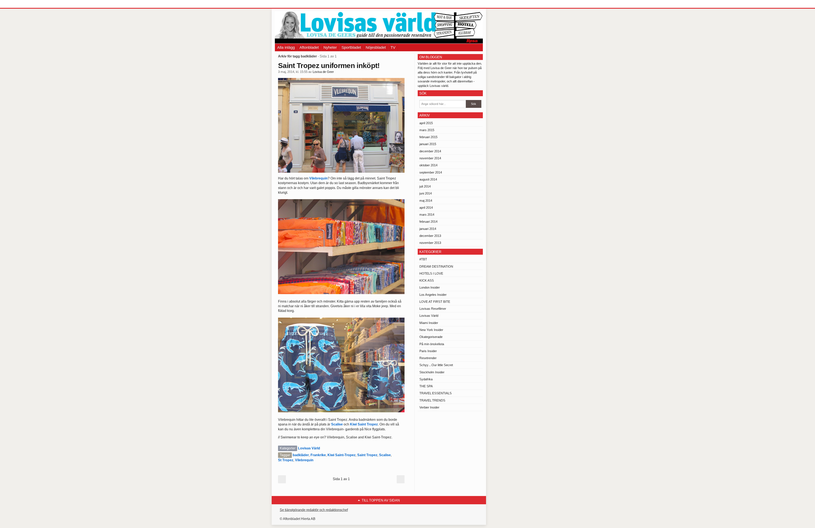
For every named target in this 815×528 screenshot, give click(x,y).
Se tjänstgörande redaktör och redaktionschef (314, 510)
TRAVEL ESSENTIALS (435, 393)
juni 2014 (425, 193)
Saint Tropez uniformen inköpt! (329, 65)
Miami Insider (428, 323)
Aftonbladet (309, 47)
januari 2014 (427, 229)
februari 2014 (428, 221)
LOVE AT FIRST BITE (434, 301)
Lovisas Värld (309, 448)
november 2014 (430, 158)
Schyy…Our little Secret (436, 365)
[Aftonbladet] (291, 4)
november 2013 (430, 243)
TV (393, 47)
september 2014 (430, 172)
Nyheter (330, 47)
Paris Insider (428, 351)
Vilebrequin (318, 178)
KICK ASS (426, 280)
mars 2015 (426, 130)
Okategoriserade (431, 337)
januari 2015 (427, 144)
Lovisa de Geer (323, 72)
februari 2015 (428, 137)
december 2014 (430, 151)
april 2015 (426, 123)
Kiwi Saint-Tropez (341, 455)
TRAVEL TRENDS (432, 400)
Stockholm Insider (431, 372)
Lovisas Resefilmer (432, 308)
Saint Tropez (367, 455)
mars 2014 (426, 214)
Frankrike (318, 455)
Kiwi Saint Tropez (364, 424)
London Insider (429, 287)
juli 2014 (425, 186)
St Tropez (285, 460)
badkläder (301, 455)
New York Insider (431, 330)
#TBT (423, 259)
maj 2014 (425, 200)
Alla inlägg (286, 47)
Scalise (337, 424)
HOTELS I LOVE (431, 273)
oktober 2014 (428, 165)
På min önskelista (431, 344)
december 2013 (430, 236)
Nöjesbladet (376, 47)
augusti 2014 (428, 179)
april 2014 (426, 207)
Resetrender (428, 358)
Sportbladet (351, 47)
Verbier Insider (429, 407)
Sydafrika (426, 379)
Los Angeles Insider (433, 294)
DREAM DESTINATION (436, 266)
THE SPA (426, 386)
